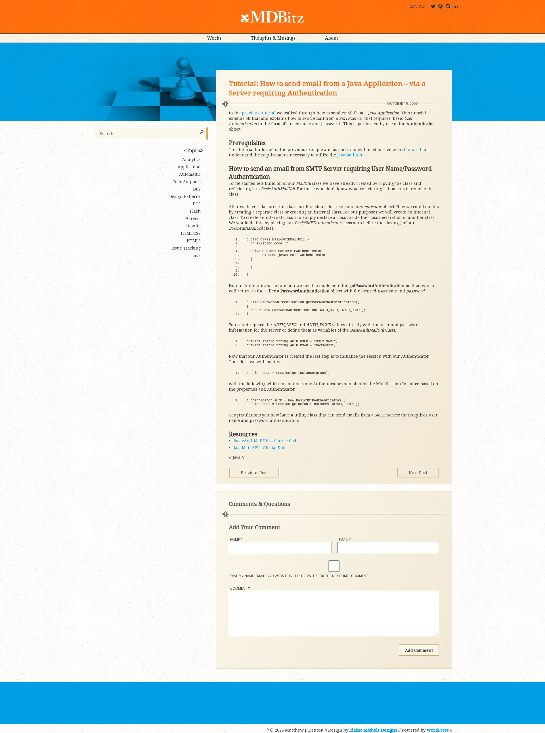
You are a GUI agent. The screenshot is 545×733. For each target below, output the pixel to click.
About (331, 38)
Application (189, 166)
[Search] (202, 133)
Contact (418, 6)
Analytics (191, 159)
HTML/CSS (191, 233)
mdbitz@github (450, 8)
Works (214, 38)
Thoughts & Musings (273, 38)
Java (236, 457)
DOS (197, 203)
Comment (240, 588)
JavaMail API (349, 155)
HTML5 (194, 240)
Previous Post (254, 472)
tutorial (413, 149)
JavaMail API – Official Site (259, 447)
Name (236, 539)
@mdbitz (435, 8)
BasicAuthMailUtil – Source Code (266, 440)
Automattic (190, 174)
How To (193, 226)
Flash (195, 211)
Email (345, 539)
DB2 (197, 189)
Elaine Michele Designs (373, 730)
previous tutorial (259, 113)
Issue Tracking (186, 248)
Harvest (193, 218)
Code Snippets (187, 181)
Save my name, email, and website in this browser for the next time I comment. (299, 575)
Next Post (418, 472)
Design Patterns (185, 196)
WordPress (438, 730)
